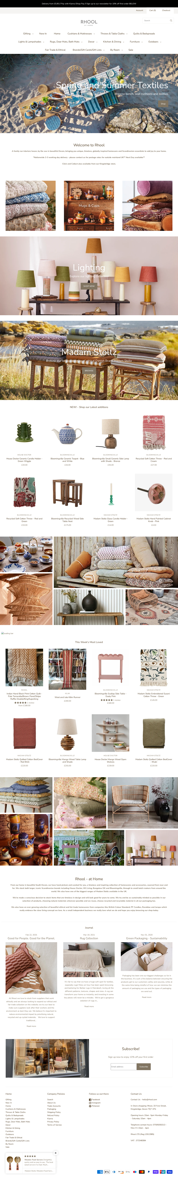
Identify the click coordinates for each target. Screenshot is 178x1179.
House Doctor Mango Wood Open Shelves (110, 760)
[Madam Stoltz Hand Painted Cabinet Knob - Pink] (153, 492)
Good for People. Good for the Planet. (31, 938)
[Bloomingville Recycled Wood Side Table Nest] (67, 492)
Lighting (26, 599)
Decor (91, 41)
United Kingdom (42, 1164)
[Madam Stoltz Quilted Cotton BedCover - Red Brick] (24, 733)
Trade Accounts (54, 1106)
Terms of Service (54, 1125)
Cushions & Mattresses (80, 33)
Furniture (135, 41)
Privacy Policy (53, 1121)
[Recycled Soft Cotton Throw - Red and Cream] (153, 432)
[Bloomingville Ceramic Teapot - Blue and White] (67, 432)
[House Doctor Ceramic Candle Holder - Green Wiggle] (24, 432)
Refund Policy (53, 1115)
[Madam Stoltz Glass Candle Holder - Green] (110, 492)
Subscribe (143, 1066)
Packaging (51, 1109)
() (152, 10)
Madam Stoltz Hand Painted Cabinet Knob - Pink (154, 520)
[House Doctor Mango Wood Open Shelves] (110, 733)
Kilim (67, 693)
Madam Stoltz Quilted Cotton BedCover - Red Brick (24, 760)
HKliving (26, 840)
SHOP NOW (89, 286)
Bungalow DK (151, 848)
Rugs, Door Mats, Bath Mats (64, 41)
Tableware (26, 554)
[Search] (171, 20)
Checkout (166, 10)
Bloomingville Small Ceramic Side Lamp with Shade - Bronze (110, 460)
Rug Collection (89, 938)
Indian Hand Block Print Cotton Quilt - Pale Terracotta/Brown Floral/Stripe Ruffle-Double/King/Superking (24, 696)
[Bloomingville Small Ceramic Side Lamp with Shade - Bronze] (110, 432)
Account (139, 10)
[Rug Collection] (89, 959)
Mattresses (115, 562)
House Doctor (24, 455)
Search (50, 1099)
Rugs (151, 607)
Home (57, 33)
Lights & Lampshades (29, 41)
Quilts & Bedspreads (144, 33)
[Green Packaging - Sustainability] (146, 956)
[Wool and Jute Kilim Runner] (67, 669)
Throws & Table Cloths (112, 33)
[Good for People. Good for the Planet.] (31, 968)
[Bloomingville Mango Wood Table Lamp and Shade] (67, 733)
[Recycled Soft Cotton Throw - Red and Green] (24, 492)
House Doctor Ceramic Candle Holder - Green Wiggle (24, 460)
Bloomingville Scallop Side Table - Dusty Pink (110, 695)
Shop (163, 103)
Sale (130, 50)
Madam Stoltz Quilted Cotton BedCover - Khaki (153, 760)
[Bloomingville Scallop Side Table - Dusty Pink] (110, 667)
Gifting (26, 33)
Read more (31, 1026)
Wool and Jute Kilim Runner (67, 697)
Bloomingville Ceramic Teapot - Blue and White (67, 460)
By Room (115, 50)
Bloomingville (67, 455)
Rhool (24, 690)
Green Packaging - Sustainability (146, 938)
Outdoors (153, 41)
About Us (51, 1102)
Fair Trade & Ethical (55, 50)
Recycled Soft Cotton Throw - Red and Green (24, 520)
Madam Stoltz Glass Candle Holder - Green (111, 520)
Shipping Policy (54, 1112)
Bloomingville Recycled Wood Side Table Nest (67, 520)
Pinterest (95, 1106)
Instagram (96, 1102)
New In (43, 33)
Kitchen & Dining (112, 41)
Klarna (50, 1118)
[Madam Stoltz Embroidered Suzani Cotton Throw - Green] (153, 667)
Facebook (95, 1099)
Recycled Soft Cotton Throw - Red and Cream (154, 460)
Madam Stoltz (110, 515)
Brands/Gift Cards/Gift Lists (87, 50)
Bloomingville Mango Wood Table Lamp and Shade (67, 760)
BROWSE (89, 370)
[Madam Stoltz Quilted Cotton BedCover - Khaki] (153, 733)
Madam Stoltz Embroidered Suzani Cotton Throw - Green (154, 695)
